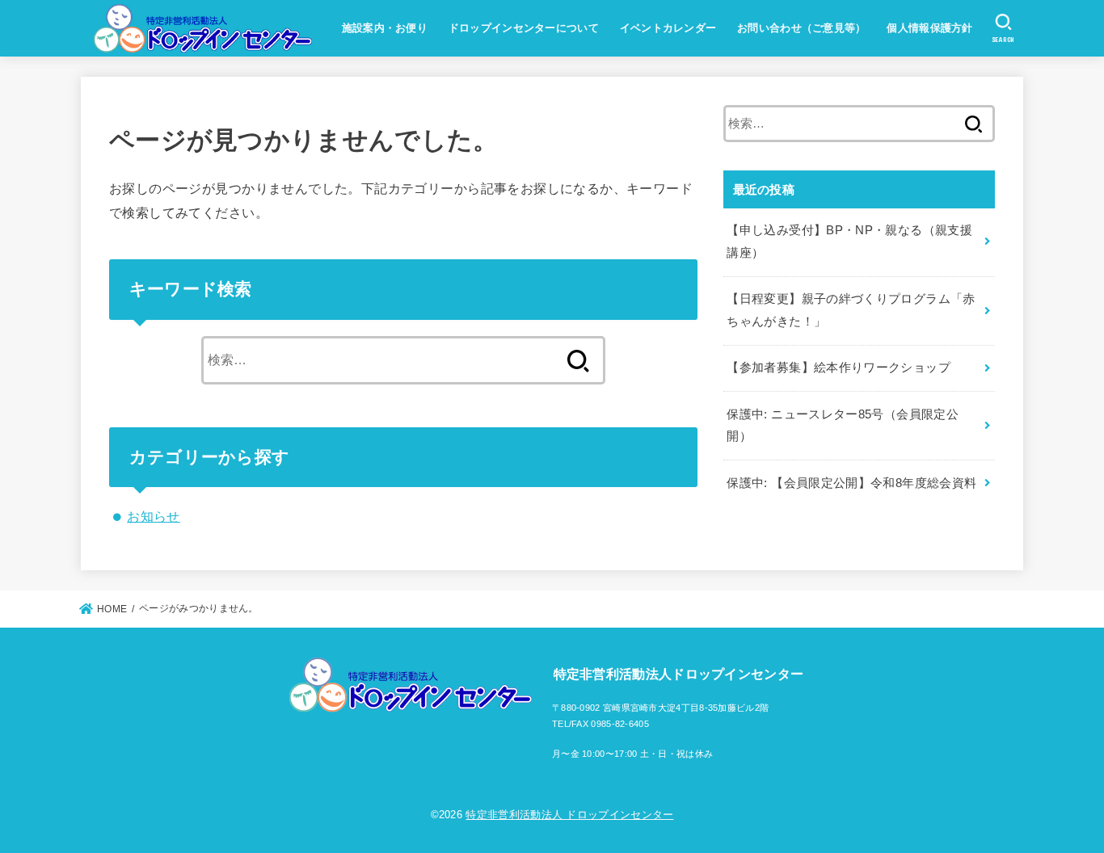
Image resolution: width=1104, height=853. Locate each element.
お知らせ (153, 516)
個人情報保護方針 (929, 28)
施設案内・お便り (385, 28)
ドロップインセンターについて (524, 28)
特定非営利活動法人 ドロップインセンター (569, 815)
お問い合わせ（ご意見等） (801, 28)
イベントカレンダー (668, 28)
